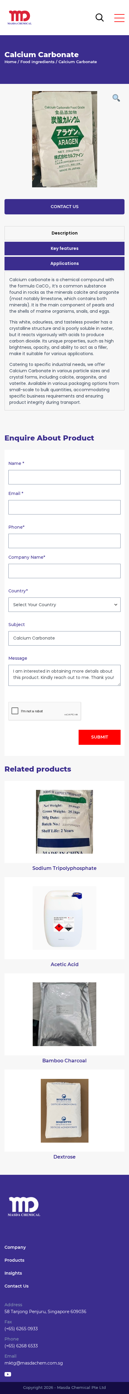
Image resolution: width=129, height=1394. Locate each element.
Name (16, 463)
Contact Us (65, 206)
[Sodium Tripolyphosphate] (64, 822)
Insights (13, 1273)
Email (15, 493)
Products (14, 1260)
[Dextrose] (64, 1111)
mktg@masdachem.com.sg (33, 1363)
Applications (64, 263)
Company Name (26, 557)
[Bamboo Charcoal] (64, 1014)
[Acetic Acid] (64, 918)
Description (65, 233)
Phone (16, 527)
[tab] (64, 233)
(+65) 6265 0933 (21, 1328)
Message (17, 658)
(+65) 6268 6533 (21, 1346)
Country (18, 591)
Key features (65, 248)
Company (15, 1247)
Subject (16, 624)
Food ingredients (37, 62)
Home (10, 62)
